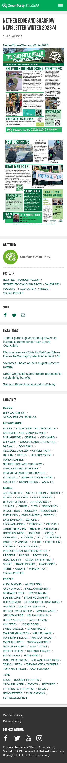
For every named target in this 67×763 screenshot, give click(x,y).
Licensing (10, 537)
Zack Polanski (40, 668)
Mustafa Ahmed (38, 642)
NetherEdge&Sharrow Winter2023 (25, 45)
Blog (6, 679)
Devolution (11, 510)
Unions (20, 568)
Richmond (10, 477)
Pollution (52, 541)
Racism (24, 555)
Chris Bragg (12, 602)
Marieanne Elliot (15, 637)
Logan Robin (30, 624)
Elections (10, 515)
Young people (13, 293)
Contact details (13, 715)
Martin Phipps (13, 642)
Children (21, 497)
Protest (9, 555)
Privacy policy (12, 721)
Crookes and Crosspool (38, 441)
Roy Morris (11, 655)
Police (37, 541)
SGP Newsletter (15, 697)
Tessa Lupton (13, 664)
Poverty (9, 288)
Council (9, 506)
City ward (47, 437)
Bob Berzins (11, 597)
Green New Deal (14, 528)
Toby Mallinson (14, 668)
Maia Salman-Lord (16, 633)
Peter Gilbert (13, 651)
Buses (7, 497)
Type (6, 674)
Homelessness (13, 533)
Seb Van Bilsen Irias (45, 659)
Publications (35, 693)
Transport (47, 564)
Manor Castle (13, 459)
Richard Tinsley (38, 651)
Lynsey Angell (13, 628)
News (42, 688)
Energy (48, 515)
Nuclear (27, 537)
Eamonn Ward (45, 610)
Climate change (14, 501)
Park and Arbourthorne (20, 468)
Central (30, 437)
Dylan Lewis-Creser (17, 610)
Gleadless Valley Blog (19, 417)
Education (48, 510)
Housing (9, 279)
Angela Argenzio (36, 588)
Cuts (34, 506)
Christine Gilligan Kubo (42, 602)
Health (35, 528)
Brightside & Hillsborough (35, 428)
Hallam (8, 455)
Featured (48, 684)
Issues (7, 487)
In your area (12, 423)
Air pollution (36, 493)
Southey (9, 481)
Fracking (35, 524)
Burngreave (12, 437)
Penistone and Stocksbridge (24, 473)
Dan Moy (9, 606)
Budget (55, 493)
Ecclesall (26, 446)
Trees (43, 288)
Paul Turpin (38, 646)
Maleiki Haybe (42, 633)
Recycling (40, 555)
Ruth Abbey (31, 655)
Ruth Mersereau (15, 659)
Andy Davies (11, 588)
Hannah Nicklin (38, 615)
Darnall (9, 446)
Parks (7, 541)
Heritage (50, 528)
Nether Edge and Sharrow (22, 284)
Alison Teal (33, 584)
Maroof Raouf (28, 279)
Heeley (22, 455)
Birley (7, 428)
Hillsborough (41, 455)
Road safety (27, 288)
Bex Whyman (37, 593)
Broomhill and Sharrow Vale (24, 432)
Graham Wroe (13, 615)
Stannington (28, 481)
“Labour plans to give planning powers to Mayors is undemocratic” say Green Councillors (30, 341)
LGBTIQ (48, 533)
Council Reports (26, 679)
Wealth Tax (37, 568)
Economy (30, 510)
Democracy (49, 506)
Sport (7, 564)
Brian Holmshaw (36, 597)
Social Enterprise (38, 559)
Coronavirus (39, 501)
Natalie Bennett (14, 646)
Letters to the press (18, 688)
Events (33, 684)
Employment (30, 515)
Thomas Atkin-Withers (42, 664)
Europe (31, 519)
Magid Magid (36, 628)
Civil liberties (42, 497)
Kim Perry (10, 624)
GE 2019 (51, 524)
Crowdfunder (13, 684)
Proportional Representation (25, 550)
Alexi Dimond (12, 584)
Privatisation (28, 546)
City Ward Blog (14, 412)
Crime (22, 506)
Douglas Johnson (32, 606)
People (8, 579)
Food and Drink (14, 524)
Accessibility (12, 493)
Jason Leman (38, 619)
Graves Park (41, 450)
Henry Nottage (14, 619)
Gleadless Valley (15, 450)
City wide (9, 441)
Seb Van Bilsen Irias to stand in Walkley (29, 384)
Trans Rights (25, 564)
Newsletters (12, 693)
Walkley (48, 481)
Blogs (7, 407)
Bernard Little (14, 593)
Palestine (52, 284)
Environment (12, 519)
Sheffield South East (37, 477)
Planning (21, 541)
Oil (39, 537)
